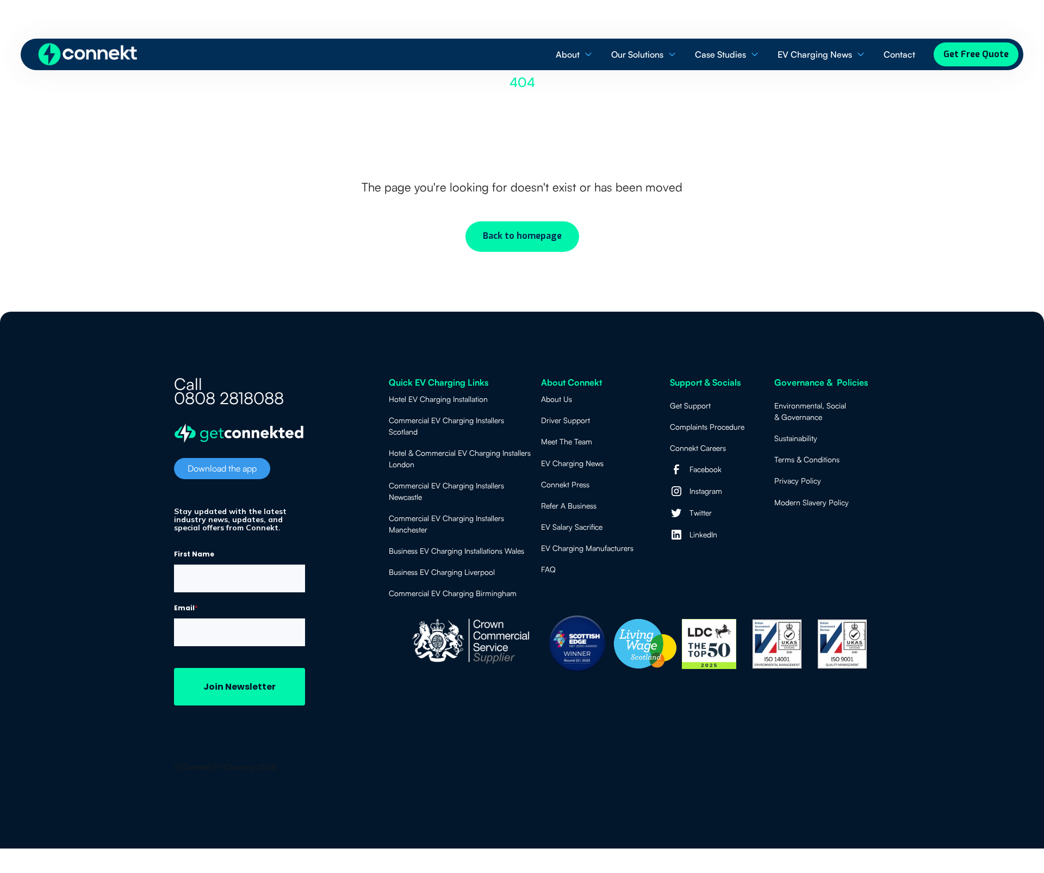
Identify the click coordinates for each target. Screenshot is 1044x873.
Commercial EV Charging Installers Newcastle (446, 491)
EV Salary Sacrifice (571, 526)
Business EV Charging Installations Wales (456, 550)
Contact (899, 54)
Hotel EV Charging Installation (438, 399)
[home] (88, 54)
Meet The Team (566, 441)
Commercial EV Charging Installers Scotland (446, 426)
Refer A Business (568, 505)
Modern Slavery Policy (811, 502)
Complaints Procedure (707, 426)
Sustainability (795, 438)
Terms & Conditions (807, 459)
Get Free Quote (976, 54)
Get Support (690, 405)
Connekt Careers (698, 448)
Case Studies (720, 54)
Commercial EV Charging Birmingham (453, 593)
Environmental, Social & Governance (810, 411)
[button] (574, 54)
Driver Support (565, 420)
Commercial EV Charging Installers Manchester (446, 523)
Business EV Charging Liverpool (442, 572)
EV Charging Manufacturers (587, 548)
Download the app (222, 468)
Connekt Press (565, 484)
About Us (556, 399)
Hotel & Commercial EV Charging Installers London (460, 458)
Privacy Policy (797, 480)
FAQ (548, 569)
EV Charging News (815, 54)
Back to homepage (522, 236)
